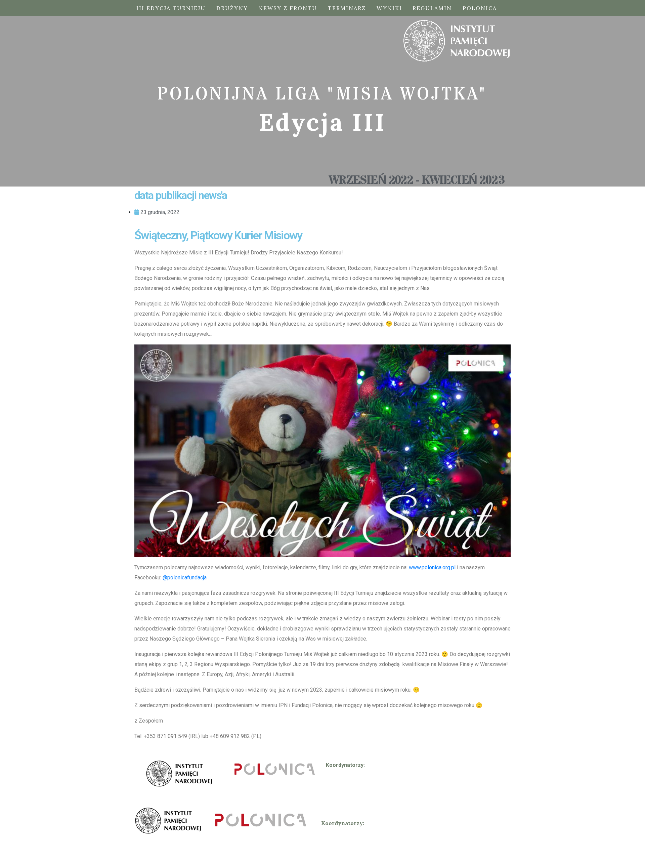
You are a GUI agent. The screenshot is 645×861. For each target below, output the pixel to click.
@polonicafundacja (185, 577)
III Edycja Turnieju (171, 8)
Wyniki (389, 8)
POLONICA (480, 8)
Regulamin (432, 8)
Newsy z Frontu (287, 8)
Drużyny (232, 8)
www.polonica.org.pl (432, 567)
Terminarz (347, 8)
